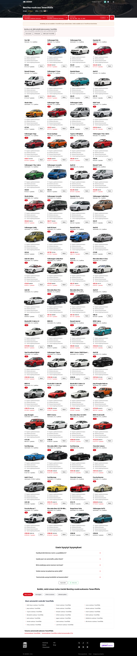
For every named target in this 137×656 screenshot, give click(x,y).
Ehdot (90, 654)
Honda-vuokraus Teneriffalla (34, 621)
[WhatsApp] (105, 2)
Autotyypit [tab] (38, 594)
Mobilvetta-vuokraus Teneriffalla (94, 618)
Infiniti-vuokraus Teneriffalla (63, 615)
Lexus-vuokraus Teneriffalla (93, 605)
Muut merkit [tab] (28, 594)
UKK (54, 642)
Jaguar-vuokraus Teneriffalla (63, 618)
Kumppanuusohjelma (98, 654)
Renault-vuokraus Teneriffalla (63, 611)
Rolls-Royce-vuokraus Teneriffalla (35, 605)
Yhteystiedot (46, 647)
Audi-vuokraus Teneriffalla (33, 618)
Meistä (44, 645)
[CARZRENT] (28, 2)
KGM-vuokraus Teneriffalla (92, 615)
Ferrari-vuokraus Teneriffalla (63, 605)
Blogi (54, 645)
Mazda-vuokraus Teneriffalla (93, 608)
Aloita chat (74, 582)
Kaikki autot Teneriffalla (48, 33)
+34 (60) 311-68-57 (96, 1)
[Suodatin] (112, 17)
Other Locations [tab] (49, 594)
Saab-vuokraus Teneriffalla (63, 621)
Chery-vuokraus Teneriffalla (34, 624)
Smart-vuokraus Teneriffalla (93, 611)
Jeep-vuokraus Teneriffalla (33, 608)
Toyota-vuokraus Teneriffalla (34, 611)
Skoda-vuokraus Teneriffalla (63, 608)
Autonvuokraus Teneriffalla (32, 633)
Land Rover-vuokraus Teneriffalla (64, 624)
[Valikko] (113, 2)
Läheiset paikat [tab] (62, 594)
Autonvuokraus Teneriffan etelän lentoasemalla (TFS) (57, 633)
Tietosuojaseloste (82, 654)
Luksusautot (28, 33)
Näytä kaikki (63, 582)
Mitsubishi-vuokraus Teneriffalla (35, 615)
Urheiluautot (37, 33)
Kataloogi (45, 642)
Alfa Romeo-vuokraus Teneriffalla (94, 621)
